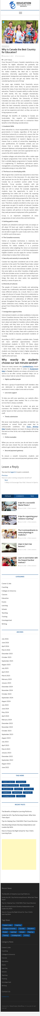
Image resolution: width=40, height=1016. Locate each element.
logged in (13, 472)
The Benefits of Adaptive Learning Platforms (17, 811)
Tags (32, 496)
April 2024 (5, 716)
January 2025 (6, 683)
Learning (5, 605)
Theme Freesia (13, 1006)
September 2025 (7, 661)
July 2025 (5, 668)
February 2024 (7, 720)
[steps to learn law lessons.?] (9, 544)
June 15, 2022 (22, 549)
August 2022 (6, 764)
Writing (4, 624)
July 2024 (5, 705)
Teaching (5, 613)
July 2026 (5, 639)
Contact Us (5, 996)
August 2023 (6, 738)
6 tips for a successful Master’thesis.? (26, 504)
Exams (4, 602)
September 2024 (7, 698)
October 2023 (6, 731)
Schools (4, 609)
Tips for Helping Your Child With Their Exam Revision (19, 821)
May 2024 (5, 712)
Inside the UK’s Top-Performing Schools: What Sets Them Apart (20, 898)
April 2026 (5, 646)
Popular (8, 496)
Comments (20, 496)
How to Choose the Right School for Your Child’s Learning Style (17, 913)
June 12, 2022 (22, 508)
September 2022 (7, 760)
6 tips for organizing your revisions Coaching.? (28, 517)
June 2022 (5, 767)
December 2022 (7, 756)
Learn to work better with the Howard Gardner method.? (28, 560)
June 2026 (5, 642)
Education (5, 46)
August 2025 (6, 664)
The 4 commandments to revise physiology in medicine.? (28, 532)
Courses (4, 594)
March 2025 (6, 675)
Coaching (5, 587)
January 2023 (6, 753)
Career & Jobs (6, 583)
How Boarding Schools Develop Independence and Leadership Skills (18, 907)
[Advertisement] (19, 854)
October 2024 (6, 694)
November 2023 (7, 727)
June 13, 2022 (22, 522)
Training (4, 616)
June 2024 (5, 709)
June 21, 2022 (22, 565)
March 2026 (6, 650)
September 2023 (7, 734)
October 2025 (6, 657)
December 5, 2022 (8, 56)
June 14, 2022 (22, 538)
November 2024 (7, 690)
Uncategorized (7, 620)
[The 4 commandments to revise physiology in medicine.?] (9, 530)
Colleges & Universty (9, 591)
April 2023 (5, 745)
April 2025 (5, 672)
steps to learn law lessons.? (25, 545)
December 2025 (7, 653)
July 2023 (5, 742)
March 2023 (6, 749)
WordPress (21, 1006)
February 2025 (7, 679)
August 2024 (6, 701)
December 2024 (7, 686)
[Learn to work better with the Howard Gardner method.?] (9, 558)
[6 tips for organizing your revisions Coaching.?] (9, 516)
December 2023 (7, 723)
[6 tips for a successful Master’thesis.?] (9, 503)
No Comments (20, 56)
